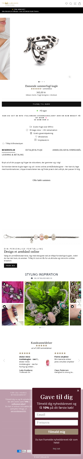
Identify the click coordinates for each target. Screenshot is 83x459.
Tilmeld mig (56, 432)
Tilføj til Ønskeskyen (14, 143)
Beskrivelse (8, 150)
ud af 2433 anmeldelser (41, 348)
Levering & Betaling (13, 154)
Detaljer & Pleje (33, 150)
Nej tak (56, 448)
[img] (41, 345)
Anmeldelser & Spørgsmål (67, 150)
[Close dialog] (78, 390)
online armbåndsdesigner (52, 166)
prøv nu (10, 265)
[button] (36, 89)
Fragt (39, 95)
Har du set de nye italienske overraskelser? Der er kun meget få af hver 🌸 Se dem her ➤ (41, 118)
